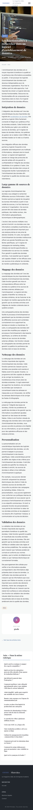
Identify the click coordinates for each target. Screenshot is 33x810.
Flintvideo (15, 772)
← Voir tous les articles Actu (11, 640)
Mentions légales (7, 795)
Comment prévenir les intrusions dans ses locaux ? (16, 742)
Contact (4, 798)
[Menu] (29, 3)
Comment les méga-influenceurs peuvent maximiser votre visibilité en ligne (16, 749)
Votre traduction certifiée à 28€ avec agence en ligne (15, 730)
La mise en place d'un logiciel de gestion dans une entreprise (14, 705)
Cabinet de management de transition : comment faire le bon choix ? (16, 736)
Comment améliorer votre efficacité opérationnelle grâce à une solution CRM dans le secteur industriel (15, 686)
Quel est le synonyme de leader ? (14, 755)
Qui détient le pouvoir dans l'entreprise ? (13, 679)
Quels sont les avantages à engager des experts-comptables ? (15, 665)
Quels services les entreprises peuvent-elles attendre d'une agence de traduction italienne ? (15, 672)
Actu (5, 36)
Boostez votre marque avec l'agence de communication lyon (16, 699)
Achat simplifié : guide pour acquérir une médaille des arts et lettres (16, 693)
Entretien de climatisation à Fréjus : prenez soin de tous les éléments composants (15, 712)
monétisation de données (18, 116)
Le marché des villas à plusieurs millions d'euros (14, 719)
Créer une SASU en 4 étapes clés (14, 725)
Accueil (4, 64)
